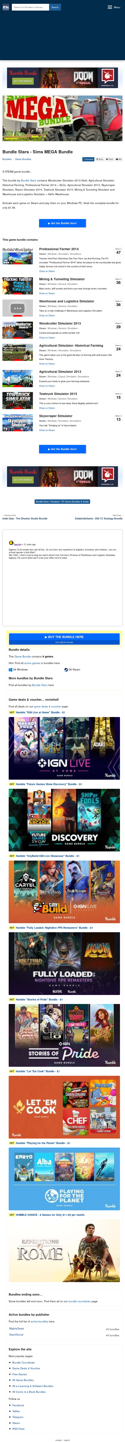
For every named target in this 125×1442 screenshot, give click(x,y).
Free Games (19, 1374)
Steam (16, 1423)
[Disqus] (62, 577)
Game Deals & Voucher (26, 1368)
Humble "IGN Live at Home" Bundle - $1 (40, 712)
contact (58, 1440)
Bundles (6, 159)
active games (32, 663)
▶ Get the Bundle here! (62, 223)
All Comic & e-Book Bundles (29, 1392)
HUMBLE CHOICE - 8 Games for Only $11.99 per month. (50, 1215)
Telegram (17, 1417)
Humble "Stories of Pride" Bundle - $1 (39, 999)
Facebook (18, 1405)
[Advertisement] (62, 34)
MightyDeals (64, 1328)
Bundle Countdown (23, 1362)
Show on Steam (47, 271)
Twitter (16, 1411)
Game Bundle (23, 656)
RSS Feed (18, 1429)
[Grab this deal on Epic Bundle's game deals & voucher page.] (64, 748)
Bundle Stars (28, 180)
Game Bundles (23, 159)
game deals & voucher (47, 706)
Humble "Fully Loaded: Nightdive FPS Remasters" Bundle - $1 (54, 927)
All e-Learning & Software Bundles (32, 1386)
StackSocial (64, 1334)
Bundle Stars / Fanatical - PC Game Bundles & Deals (62, 501)
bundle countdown (80, 1301)
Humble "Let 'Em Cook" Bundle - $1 (38, 1071)
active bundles (39, 1321)
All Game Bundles (23, 1380)
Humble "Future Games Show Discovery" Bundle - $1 (49, 784)
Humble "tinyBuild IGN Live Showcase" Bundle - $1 (48, 856)
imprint (67, 1440)
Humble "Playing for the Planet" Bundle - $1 (43, 1143)
